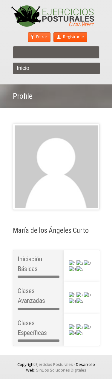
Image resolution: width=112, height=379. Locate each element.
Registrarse (73, 36)
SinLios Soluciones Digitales (61, 370)
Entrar (41, 36)
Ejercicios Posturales (54, 364)
